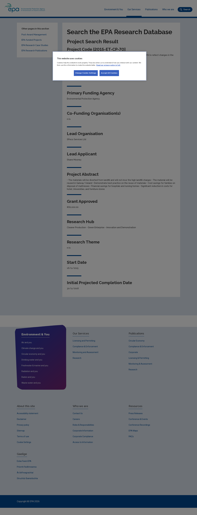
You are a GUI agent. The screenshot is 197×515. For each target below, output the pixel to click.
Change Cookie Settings (85, 73)
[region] (99, 66)
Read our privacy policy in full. (108, 65)
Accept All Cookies (109, 73)
